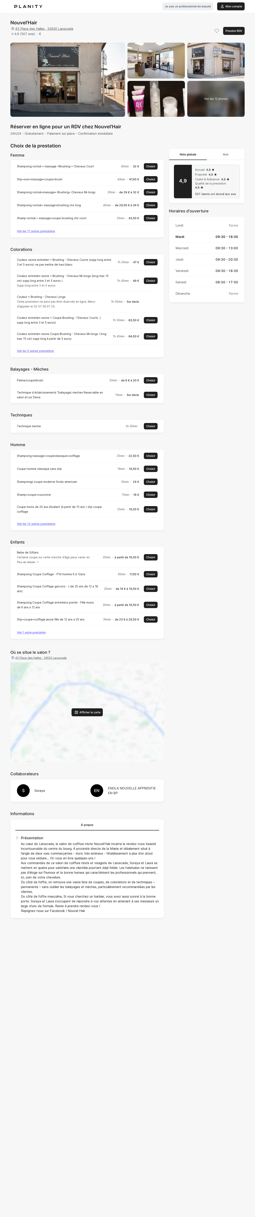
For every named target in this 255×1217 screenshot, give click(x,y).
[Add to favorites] (216, 30)
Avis (226, 154)
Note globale (188, 154)
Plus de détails (26, 562)
